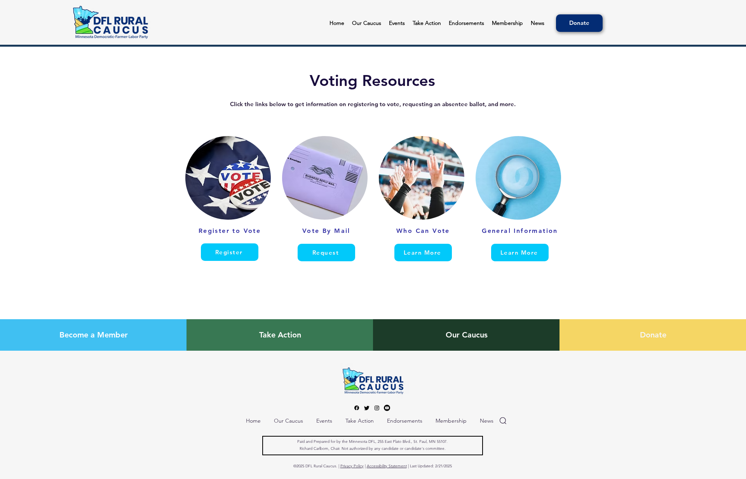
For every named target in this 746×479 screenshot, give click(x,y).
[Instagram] (377, 408)
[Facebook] (357, 408)
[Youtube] (387, 408)
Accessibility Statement (387, 466)
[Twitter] (367, 408)
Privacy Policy (352, 466)
